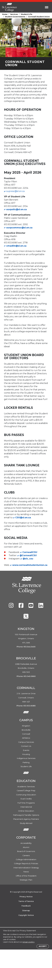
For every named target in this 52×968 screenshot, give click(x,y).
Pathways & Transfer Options (26, 815)
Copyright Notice (26, 915)
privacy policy (28, 942)
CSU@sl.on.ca (23, 517)
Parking (26, 762)
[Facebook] (21, 607)
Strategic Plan (26, 880)
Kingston (26, 726)
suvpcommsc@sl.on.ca (19, 227)
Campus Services (26, 742)
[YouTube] (31, 607)
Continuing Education (26, 795)
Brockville (26, 730)
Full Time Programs (26, 803)
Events (26, 750)
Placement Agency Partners (26, 819)
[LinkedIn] (40, 607)
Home (4, 14)
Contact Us (26, 746)
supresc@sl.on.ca (15, 191)
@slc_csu (28, 558)
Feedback (26, 906)
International (26, 807)
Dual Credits (26, 799)
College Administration (26, 859)
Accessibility (26, 843)
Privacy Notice (26, 896)
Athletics (26, 738)
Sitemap (26, 910)
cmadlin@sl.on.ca (16, 246)
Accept (43, 946)
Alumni (26, 847)
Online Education (26, 811)
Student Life (26, 14)
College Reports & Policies (26, 863)
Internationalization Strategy (26, 868)
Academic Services (26, 786)
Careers (26, 855)
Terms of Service (26, 901)
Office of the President (26, 876)
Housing (26, 754)
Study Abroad (26, 823)
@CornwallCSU (28, 555)
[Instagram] (11, 607)
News (26, 872)
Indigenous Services (26, 758)
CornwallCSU (29, 552)
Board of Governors (26, 851)
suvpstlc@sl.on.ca (16, 209)
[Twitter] (26, 618)
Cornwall (26, 734)
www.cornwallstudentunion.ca (29, 565)
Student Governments (15, 17)
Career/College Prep (26, 790)
